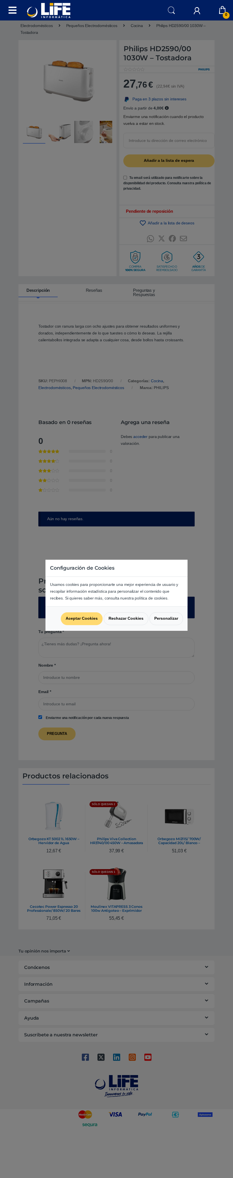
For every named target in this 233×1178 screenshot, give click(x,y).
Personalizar (166, 618)
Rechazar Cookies (126, 618)
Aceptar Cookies (82, 618)
